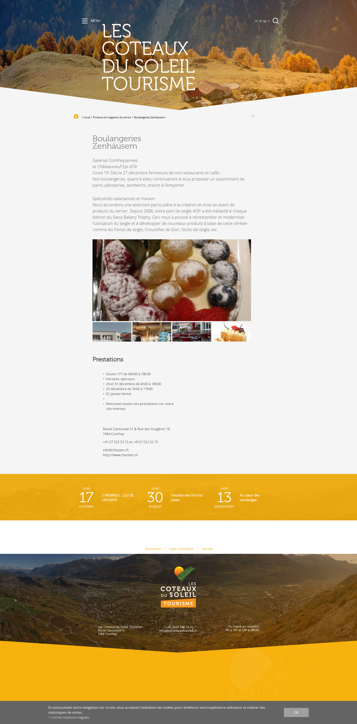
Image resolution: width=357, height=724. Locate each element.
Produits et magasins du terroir (112, 117)
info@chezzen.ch (116, 450)
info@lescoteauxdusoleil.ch (178, 631)
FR (256, 21)
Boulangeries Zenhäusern (149, 117)
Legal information (181, 549)
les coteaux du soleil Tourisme (148, 58)
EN (264, 21)
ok (296, 712)
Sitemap (207, 549)
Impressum (154, 549)
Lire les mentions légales (70, 717)
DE (260, 21)
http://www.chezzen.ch (120, 455)
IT (269, 21)
